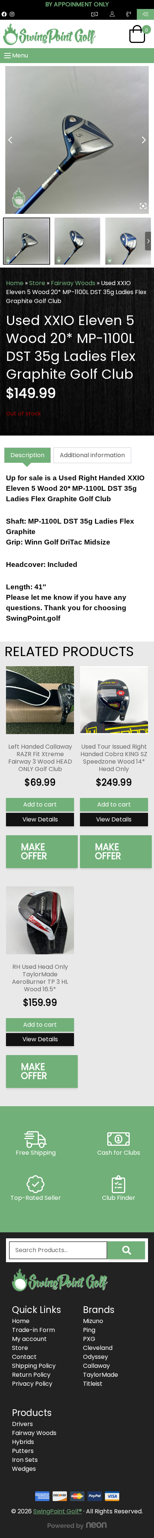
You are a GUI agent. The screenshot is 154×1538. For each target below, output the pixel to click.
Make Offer (34, 851)
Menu (20, 55)
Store (37, 283)
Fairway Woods (73, 283)
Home (15, 283)
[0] (137, 34)
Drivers (22, 1424)
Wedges (24, 1468)
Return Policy (31, 1374)
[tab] (27, 455)
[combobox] (58, 1250)
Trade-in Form (33, 1330)
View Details (40, 819)
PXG (89, 1339)
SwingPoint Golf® (57, 1511)
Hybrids (23, 1442)
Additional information (92, 455)
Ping (89, 1330)
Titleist (92, 1383)
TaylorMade (100, 1374)
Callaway (96, 1365)
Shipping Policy (34, 1365)
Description (27, 455)
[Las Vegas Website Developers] (77, 1525)
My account (29, 1339)
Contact (24, 1357)
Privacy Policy (32, 1383)
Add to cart (40, 804)
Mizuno (93, 1321)
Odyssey (95, 1357)
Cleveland (98, 1348)
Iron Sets (25, 1460)
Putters (23, 1451)
